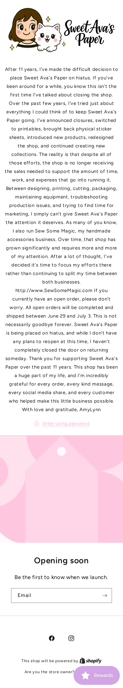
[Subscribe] (105, 595)
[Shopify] (90, 660)
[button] (62, 423)
